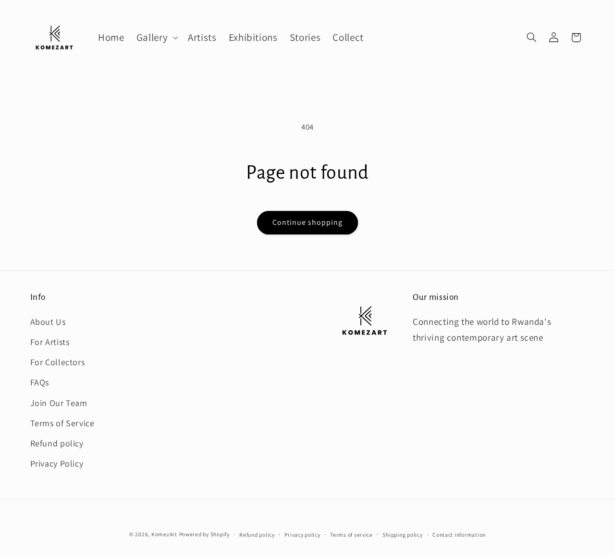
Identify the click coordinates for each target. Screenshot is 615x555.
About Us (48, 321)
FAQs (39, 382)
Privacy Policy (57, 463)
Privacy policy (302, 534)
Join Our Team (58, 402)
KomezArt (164, 534)
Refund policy (57, 442)
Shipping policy (402, 534)
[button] (156, 37)
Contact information (459, 534)
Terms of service (351, 534)
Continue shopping (307, 222)
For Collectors (57, 362)
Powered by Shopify (204, 534)
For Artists (50, 341)
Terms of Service (62, 422)
